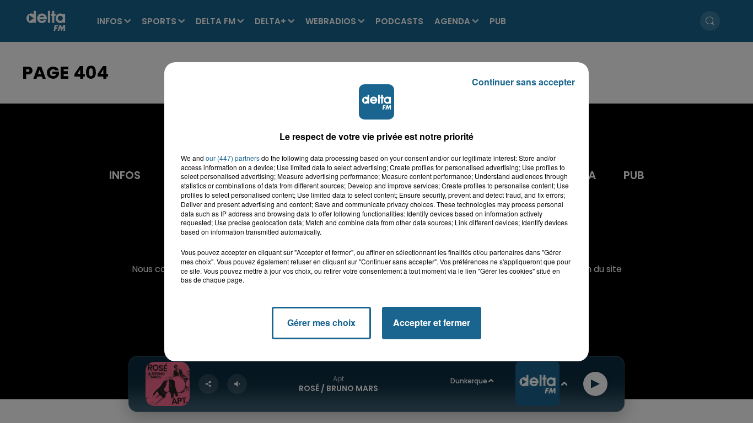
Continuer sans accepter (523, 81)
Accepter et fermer (431, 322)
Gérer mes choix (321, 322)
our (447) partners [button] (233, 158)
